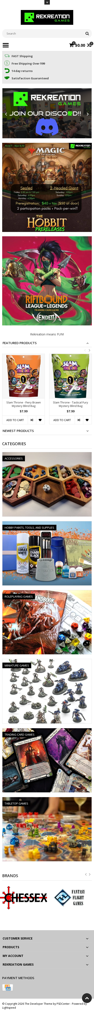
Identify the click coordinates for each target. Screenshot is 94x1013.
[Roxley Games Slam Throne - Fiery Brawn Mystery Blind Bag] (23, 376)
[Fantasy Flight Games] (23, 898)
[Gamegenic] (70, 898)
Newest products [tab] (18, 431)
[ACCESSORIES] (47, 454)
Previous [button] (85, 350)
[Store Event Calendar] (47, 113)
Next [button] (89, 350)
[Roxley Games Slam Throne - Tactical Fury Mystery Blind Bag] (70, 376)
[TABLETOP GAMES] (47, 799)
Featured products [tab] (20, 343)
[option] (23, 391)
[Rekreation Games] (47, 17)
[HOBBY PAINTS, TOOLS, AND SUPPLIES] (47, 523)
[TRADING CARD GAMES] (47, 730)
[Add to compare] (32, 420)
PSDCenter (63, 1004)
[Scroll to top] (87, 998)
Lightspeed (9, 1008)
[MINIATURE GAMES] (47, 661)
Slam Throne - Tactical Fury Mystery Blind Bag (70, 404)
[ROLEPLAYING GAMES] (47, 592)
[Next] (88, 114)
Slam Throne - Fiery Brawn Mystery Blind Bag (23, 404)
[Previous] (6, 114)
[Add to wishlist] (40, 420)
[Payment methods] (7, 987)
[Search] (87, 33)
